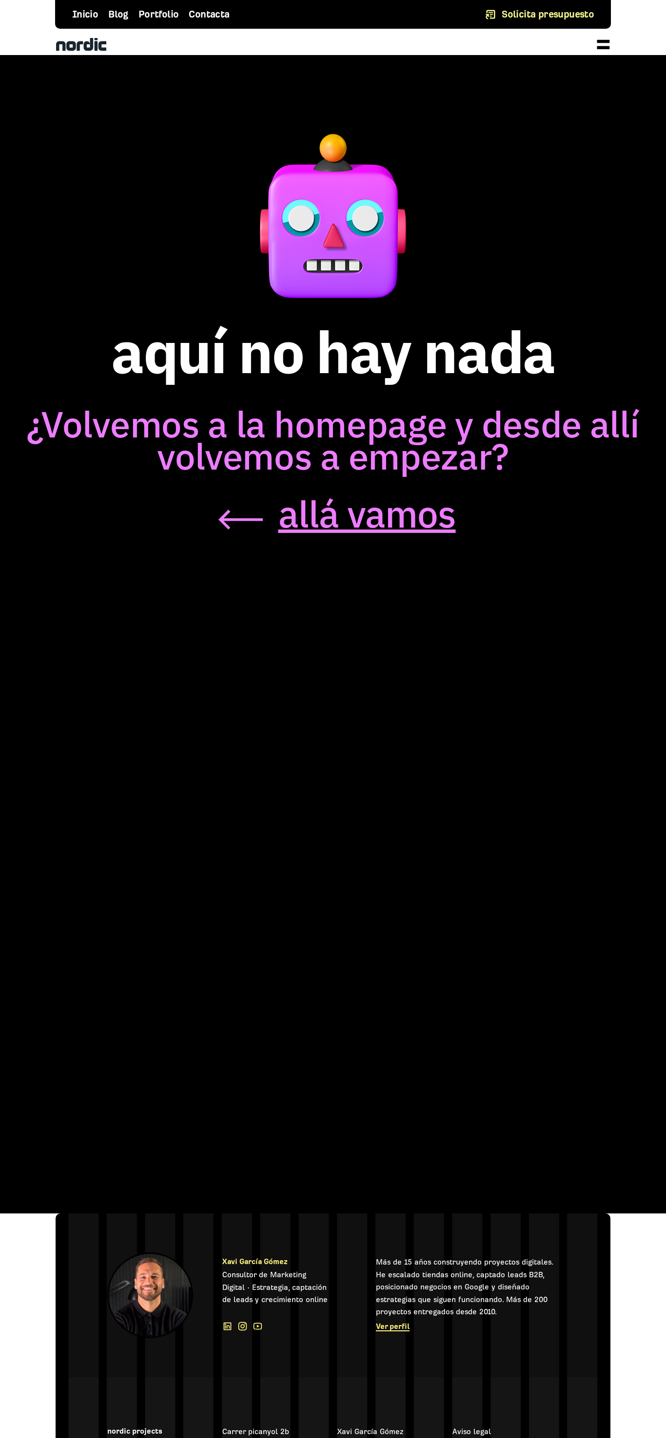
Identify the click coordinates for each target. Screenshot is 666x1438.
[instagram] (245, 1326)
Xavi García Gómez (255, 1262)
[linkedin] (229, 1326)
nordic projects (134, 1431)
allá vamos (367, 514)
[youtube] (260, 1326)
